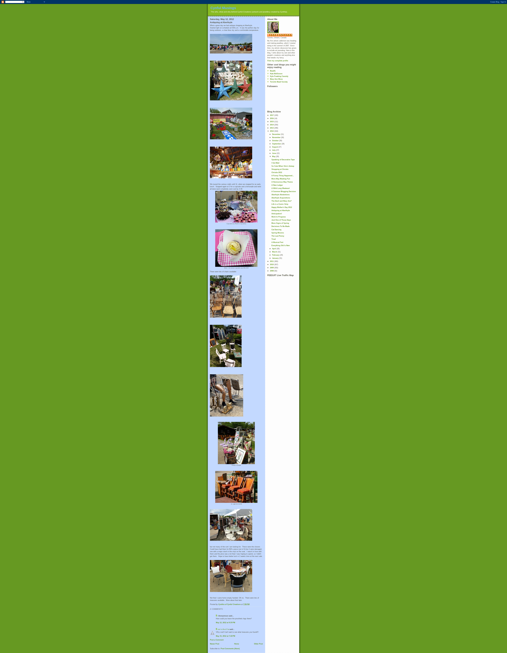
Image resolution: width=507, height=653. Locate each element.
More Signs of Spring (280, 223)
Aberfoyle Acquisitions (280, 198)
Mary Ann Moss (276, 79)
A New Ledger (277, 185)
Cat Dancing (276, 230)
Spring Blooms (277, 233)
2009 (272, 268)
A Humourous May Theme (282, 182)
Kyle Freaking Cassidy (279, 76)
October (275, 141)
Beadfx (273, 71)
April (274, 249)
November (276, 137)
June (274, 153)
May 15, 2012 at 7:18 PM (225, 636)
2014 (272, 125)
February (276, 255)
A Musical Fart (277, 242)
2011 (272, 261)
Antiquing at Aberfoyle (280, 210)
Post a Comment (217, 640)
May (274, 156)
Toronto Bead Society (279, 82)
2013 (272, 128)
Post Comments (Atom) (230, 649)
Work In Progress (278, 217)
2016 (272, 118)
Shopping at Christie (279, 169)
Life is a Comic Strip (279, 204)
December (276, 134)
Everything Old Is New (280, 245)
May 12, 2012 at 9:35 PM (225, 623)
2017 (272, 115)
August (275, 147)
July (274, 150)
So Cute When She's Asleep (282, 166)
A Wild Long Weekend (280, 188)
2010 (272, 264)
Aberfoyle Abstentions (280, 195)
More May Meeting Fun (280, 179)
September (276, 144)
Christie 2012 (276, 172)
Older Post (258, 644)
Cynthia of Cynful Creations (281, 35)
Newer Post (214, 644)
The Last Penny (277, 236)
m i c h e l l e (223, 629)
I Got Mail (275, 163)
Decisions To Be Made (280, 226)
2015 (272, 122)
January (275, 258)
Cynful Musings (223, 8)
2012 (272, 131)
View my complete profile (277, 61)
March (275, 252)
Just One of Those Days (281, 220)
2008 (272, 271)
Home (236, 644)
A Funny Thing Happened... (282, 176)
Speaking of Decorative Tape (283, 160)
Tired (273, 239)
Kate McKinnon (276, 74)
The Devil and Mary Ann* (281, 201)
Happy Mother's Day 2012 (281, 207)
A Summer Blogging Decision (283, 191)
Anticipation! (276, 214)
